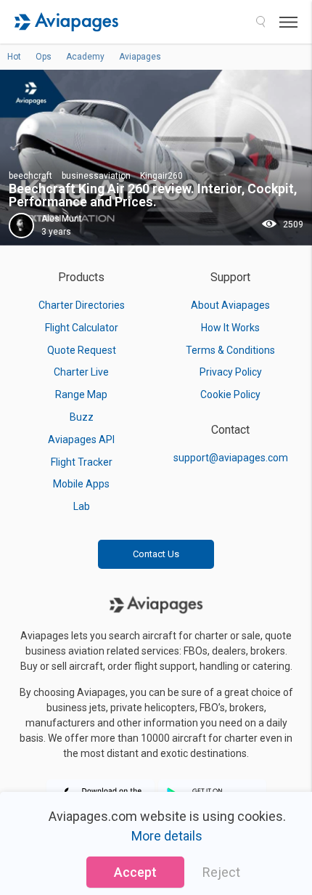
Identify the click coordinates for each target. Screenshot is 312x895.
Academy (85, 57)
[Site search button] (260, 22)
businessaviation (96, 176)
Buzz (82, 417)
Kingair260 (161, 176)
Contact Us (156, 553)
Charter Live (81, 372)
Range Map (81, 394)
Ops (44, 57)
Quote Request (81, 350)
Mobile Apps (81, 484)
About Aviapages (230, 305)
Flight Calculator (81, 327)
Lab (81, 506)
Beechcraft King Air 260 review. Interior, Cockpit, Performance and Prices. (153, 195)
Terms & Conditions (230, 350)
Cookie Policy (230, 394)
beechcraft (30, 176)
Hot (14, 57)
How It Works (230, 327)
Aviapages (140, 57)
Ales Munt (61, 219)
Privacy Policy (231, 372)
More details (166, 835)
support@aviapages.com (230, 457)
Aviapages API (81, 439)
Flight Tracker (81, 462)
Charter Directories (81, 305)
